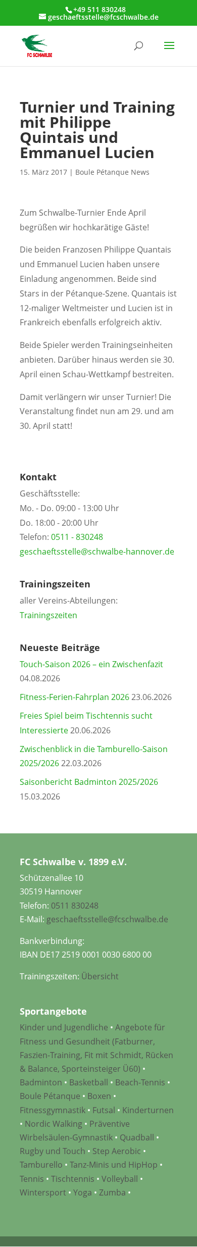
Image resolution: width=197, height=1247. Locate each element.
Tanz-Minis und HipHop (114, 1164)
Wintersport (43, 1192)
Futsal (103, 1110)
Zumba (112, 1192)
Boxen (99, 1096)
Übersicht (100, 976)
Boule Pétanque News (112, 172)
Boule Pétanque (50, 1096)
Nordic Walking (53, 1123)
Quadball (137, 1137)
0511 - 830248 (77, 536)
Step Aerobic (116, 1151)
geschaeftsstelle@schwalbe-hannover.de (97, 551)
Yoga (82, 1192)
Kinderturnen (148, 1110)
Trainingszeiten (48, 615)
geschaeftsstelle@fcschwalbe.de (107, 919)
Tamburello (41, 1164)
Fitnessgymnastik (52, 1110)
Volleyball (121, 1178)
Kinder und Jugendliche (64, 1027)
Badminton (41, 1082)
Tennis (32, 1178)
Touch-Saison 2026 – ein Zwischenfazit (91, 664)
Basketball (88, 1082)
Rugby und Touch (52, 1151)
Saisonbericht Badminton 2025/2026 (89, 781)
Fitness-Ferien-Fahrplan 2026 (74, 697)
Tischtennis (73, 1178)
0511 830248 (74, 905)
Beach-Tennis (140, 1082)
